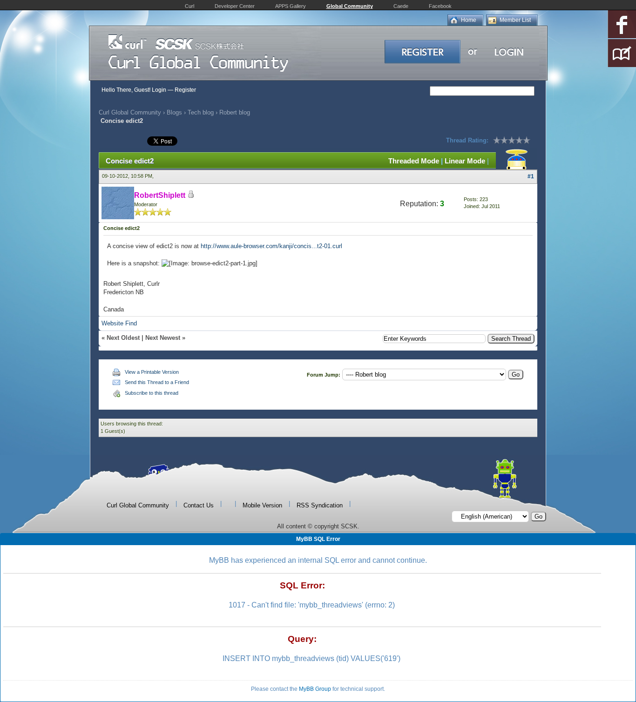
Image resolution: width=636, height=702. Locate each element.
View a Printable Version (152, 372)
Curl (189, 6)
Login (159, 90)
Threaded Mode (413, 161)
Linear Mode (465, 161)
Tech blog (201, 112)
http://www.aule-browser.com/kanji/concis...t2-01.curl (271, 246)
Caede (400, 6)
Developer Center (235, 6)
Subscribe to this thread (151, 393)
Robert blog (234, 112)
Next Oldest (123, 337)
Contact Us (198, 505)
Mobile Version (262, 505)
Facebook (440, 6)
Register (185, 90)
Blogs (174, 112)
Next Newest (162, 337)
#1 (531, 176)
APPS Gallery (290, 6)
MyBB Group (315, 689)
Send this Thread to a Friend (157, 382)
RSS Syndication (320, 505)
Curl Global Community (130, 112)
